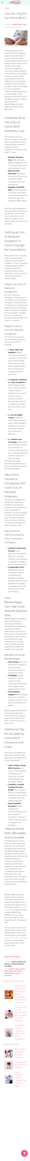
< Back (6, 8)
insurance (8, 975)
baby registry (20, 969)
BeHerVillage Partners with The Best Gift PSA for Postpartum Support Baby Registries (20, 994)
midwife (11, 969)
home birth (8, 971)
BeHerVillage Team (19, 24)
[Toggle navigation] (2, 2)
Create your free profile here (15, 938)
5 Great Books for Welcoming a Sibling (21, 1065)
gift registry (18, 971)
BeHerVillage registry (12, 973)
